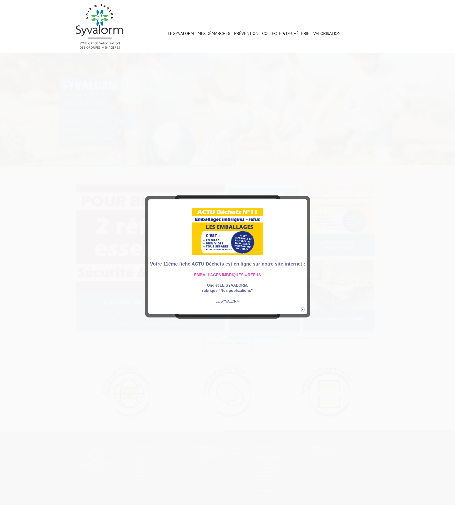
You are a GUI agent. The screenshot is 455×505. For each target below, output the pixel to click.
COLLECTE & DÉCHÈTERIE (285, 33)
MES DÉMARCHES (214, 33)
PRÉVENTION (246, 33)
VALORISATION (327, 33)
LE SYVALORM (181, 33)
